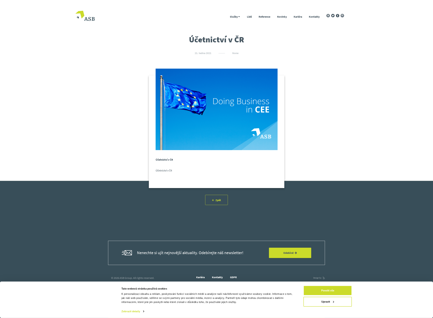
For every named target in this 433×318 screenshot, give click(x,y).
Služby (234, 16)
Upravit (325, 301)
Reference (264, 16)
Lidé (249, 16)
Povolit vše (327, 290)
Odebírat (289, 252)
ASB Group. (126, 278)
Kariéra (298, 16)
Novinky (282, 16)
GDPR (233, 277)
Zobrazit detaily (130, 311)
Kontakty (314, 16)
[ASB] (85, 16)
